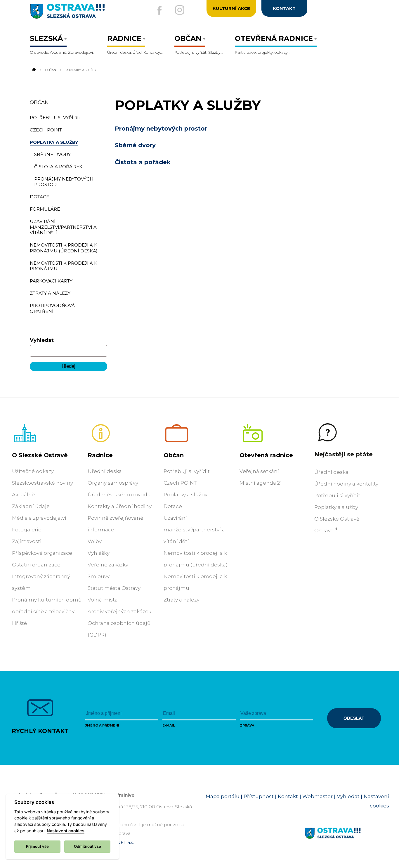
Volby (95, 541)
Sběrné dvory (135, 145)
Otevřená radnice (266, 455)
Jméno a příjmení (102, 725)
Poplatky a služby (185, 494)
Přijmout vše (37, 846)
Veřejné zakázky (108, 565)
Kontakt (288, 796)
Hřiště (19, 623)
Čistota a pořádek (143, 162)
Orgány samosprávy (113, 483)
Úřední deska (105, 471)
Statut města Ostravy (114, 588)
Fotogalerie (26, 530)
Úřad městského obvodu (119, 494)
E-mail (168, 725)
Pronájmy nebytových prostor (161, 128)
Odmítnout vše (87, 846)
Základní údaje (31, 506)
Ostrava (324, 530)
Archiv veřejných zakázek (119, 611)
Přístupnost (259, 796)
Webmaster (317, 796)
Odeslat (354, 718)
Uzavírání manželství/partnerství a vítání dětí (194, 529)
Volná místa (103, 600)
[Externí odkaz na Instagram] (179, 10)
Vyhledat (42, 340)
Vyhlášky (99, 553)
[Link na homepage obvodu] (347, 840)
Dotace (173, 506)
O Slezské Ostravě (40, 455)
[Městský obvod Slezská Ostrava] (86, 13)
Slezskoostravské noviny (42, 483)
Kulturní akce (231, 8)
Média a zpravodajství (39, 518)
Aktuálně (23, 494)
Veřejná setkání (259, 471)
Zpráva (247, 725)
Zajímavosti (26, 541)
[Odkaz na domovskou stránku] (33, 70)
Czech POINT (180, 483)
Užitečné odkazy (33, 471)
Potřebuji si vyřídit (187, 471)
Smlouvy (99, 576)
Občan (50, 70)
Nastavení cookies (65, 830)
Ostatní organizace (36, 565)
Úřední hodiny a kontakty (346, 484)
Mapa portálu (223, 796)
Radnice (100, 455)
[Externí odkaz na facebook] (159, 10)
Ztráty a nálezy (182, 600)
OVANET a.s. (120, 842)
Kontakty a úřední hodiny (120, 506)
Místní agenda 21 (261, 483)
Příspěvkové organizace (42, 553)
